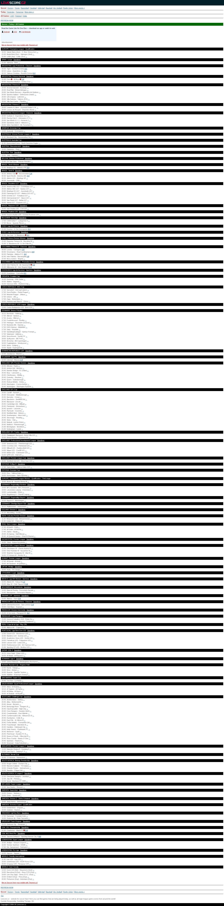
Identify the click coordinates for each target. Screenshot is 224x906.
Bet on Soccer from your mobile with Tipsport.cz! (20, 45)
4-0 (40, 836)
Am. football (57, 8)
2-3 (28, 167)
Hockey (10, 8)
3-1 (29, 229)
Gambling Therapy (23, 901)
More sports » (79, 8)
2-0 (33, 252)
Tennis (17, 8)
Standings (17, 60)
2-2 (34, 73)
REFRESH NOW (7, 20)
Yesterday (10, 12)
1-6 (23, 250)
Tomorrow (19, 12)
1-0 (23, 79)
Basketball (25, 8)
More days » (29, 12)
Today (3, 12)
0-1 (28, 235)
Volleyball (41, 8)
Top (2, 896)
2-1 (26, 69)
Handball (33, 8)
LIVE (12, 16)
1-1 (25, 71)
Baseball (49, 8)
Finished (18, 16)
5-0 (26, 830)
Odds (25, 16)
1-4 (31, 174)
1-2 (24, 582)
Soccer (3, 8)
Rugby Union (68, 8)
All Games (5, 16)
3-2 (33, 265)
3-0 (28, 176)
